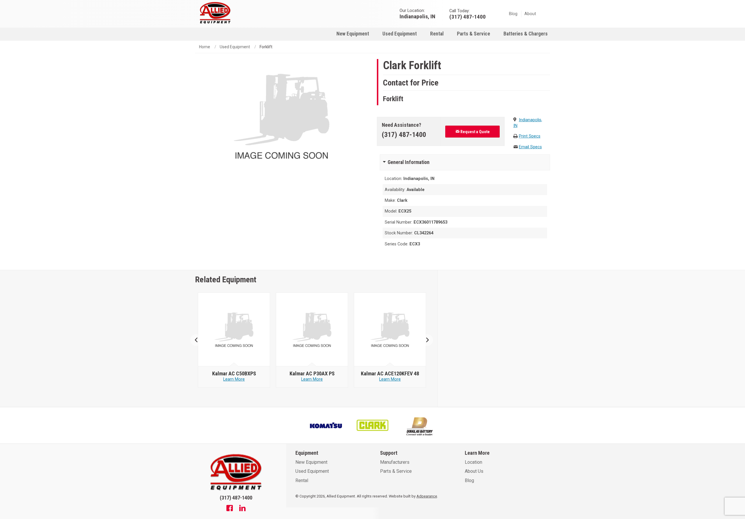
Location (473, 462)
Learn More (234, 379)
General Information (409, 162)
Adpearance (426, 496)
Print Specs (529, 136)
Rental (437, 34)
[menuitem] (353, 34)
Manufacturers (394, 462)
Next (425, 340)
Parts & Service (473, 34)
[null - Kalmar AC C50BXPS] (234, 329)
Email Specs (530, 147)
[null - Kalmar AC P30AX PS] (312, 329)
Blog (513, 13)
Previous (198, 340)
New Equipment (352, 34)
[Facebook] (229, 509)
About (530, 13)
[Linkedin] (242, 509)
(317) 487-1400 (404, 135)
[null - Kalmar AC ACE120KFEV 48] (390, 329)
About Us (474, 471)
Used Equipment (399, 34)
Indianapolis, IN (417, 16)
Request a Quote (475, 131)
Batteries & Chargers (525, 34)
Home (204, 46)
